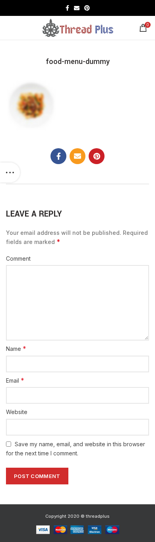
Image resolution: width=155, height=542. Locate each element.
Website (16, 411)
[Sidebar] (10, 172)
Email (15, 380)
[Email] (77, 8)
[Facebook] (67, 8)
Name (16, 348)
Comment (18, 258)
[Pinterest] (87, 8)
